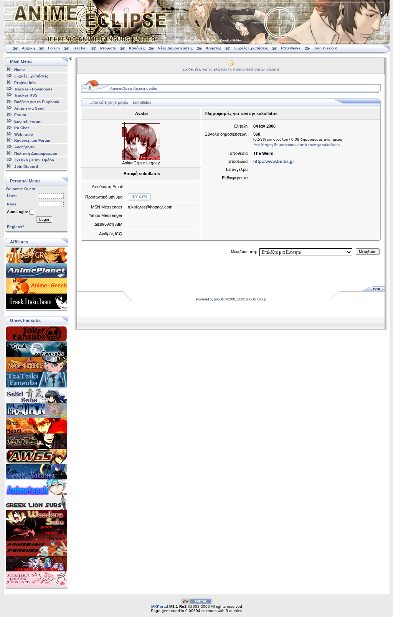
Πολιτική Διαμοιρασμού (35, 153)
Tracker (80, 48)
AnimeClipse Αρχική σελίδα (133, 88)
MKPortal (159, 606)
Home (19, 69)
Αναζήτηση (24, 147)
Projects (108, 48)
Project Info (25, 82)
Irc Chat (21, 128)
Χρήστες (213, 48)
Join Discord (325, 48)
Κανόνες (137, 48)
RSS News (291, 48)
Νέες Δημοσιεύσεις (175, 48)
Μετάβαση (367, 251)
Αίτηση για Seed (29, 108)
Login (44, 219)
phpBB (219, 299)
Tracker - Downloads (33, 89)
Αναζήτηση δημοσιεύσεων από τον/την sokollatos (297, 145)
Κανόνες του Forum (32, 140)
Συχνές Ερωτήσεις (251, 48)
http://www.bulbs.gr (273, 161)
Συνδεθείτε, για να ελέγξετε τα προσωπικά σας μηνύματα (230, 69)
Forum (54, 48)
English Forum (27, 121)
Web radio (23, 134)
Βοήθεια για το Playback (36, 102)
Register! (15, 227)
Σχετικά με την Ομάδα (34, 160)
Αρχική (28, 48)
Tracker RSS (26, 95)
